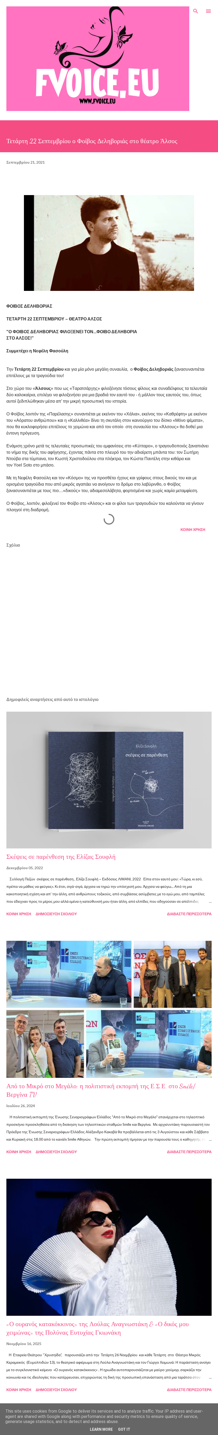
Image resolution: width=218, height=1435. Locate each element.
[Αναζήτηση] (195, 9)
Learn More (101, 1429)
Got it (124, 1429)
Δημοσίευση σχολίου (56, 914)
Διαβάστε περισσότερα (189, 914)
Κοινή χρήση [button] (193, 529)
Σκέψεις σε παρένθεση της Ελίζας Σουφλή (61, 857)
